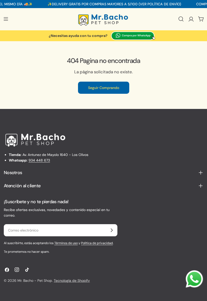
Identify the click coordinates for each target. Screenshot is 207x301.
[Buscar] (181, 19)
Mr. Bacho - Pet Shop (34, 280)
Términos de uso (66, 243)
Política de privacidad (97, 243)
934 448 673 (39, 160)
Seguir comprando (103, 87)
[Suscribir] (111, 230)
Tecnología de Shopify (72, 280)
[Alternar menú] (6, 19)
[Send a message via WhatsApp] (194, 279)
